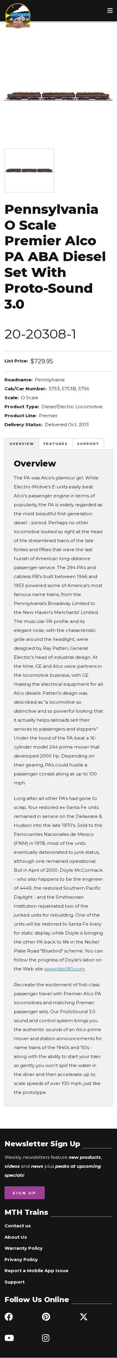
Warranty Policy (23, 1248)
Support (88, 444)
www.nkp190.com (64, 969)
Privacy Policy (21, 1259)
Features (56, 444)
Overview (21, 444)
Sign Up (24, 1193)
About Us (15, 1237)
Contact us (17, 1226)
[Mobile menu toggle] (110, 10)
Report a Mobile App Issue (36, 1270)
